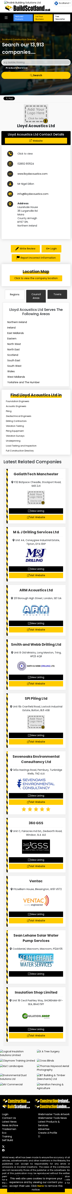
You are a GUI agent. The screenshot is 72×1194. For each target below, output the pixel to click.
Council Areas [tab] (36, 296)
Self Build (7, 1140)
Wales (11, 371)
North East (13, 349)
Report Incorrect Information (38, 258)
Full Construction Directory (20, 450)
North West (14, 344)
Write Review (27, 248)
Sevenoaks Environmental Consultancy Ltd (36, 759)
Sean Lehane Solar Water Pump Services (36, 938)
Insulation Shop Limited (36, 992)
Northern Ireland (17, 322)
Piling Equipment (15, 430)
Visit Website (37, 517)
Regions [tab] (14, 294)
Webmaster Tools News (52, 1118)
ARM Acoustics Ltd (36, 590)
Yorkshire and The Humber (23, 382)
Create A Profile (47, 1133)
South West (14, 366)
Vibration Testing (15, 425)
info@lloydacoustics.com (32, 194)
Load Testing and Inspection (21, 445)
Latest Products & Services (49, 1123)
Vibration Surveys (15, 435)
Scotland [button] (64, 3)
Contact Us (9, 1118)
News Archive (10, 1125)
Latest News (9, 1121)
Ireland (11, 327)
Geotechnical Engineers (18, 416)
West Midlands (16, 377)
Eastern (11, 338)
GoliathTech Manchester (36, 474)
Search (37, 75)
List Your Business (39, 17)
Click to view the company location (36, 278)
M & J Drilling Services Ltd (36, 532)
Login (54, 248)
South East (13, 360)
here (40, 1186)
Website (38, 141)
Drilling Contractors (16, 421)
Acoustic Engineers (16, 406)
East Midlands (15, 333)
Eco (4, 1133)
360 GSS (36, 823)
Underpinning (13, 440)
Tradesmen (9, 1129)
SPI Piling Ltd (36, 698)
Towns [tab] (57, 294)
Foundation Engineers (17, 401)
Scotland (12, 355)
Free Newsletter (60, 17)
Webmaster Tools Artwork (54, 1114)
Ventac (36, 881)
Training (7, 1136)
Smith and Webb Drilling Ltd (36, 644)
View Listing (37, 511)
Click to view (25, 153)
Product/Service (17, 67)
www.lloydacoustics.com (32, 174)
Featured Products (19, 17)
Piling (9, 411)
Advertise (43, 1129)
